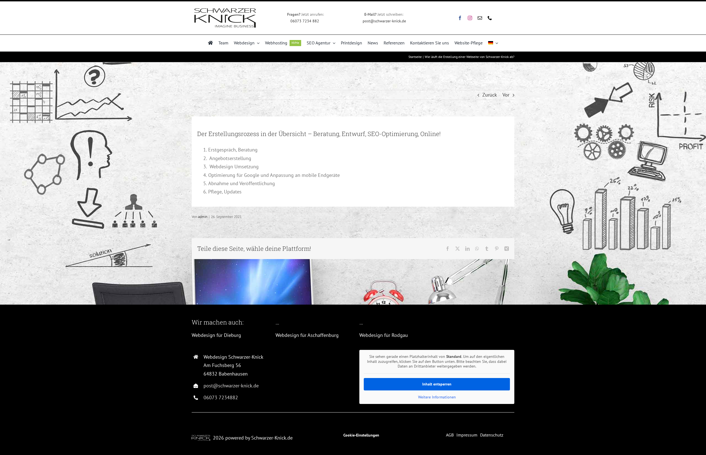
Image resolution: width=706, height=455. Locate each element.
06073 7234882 (221, 397)
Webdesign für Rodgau (383, 335)
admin (202, 216)
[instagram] (470, 18)
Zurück (489, 95)
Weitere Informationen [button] (437, 397)
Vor (505, 95)
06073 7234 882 (305, 20)
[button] (12, 443)
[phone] (490, 18)
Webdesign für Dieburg (216, 335)
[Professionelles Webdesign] (210, 43)
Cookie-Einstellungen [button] (361, 435)
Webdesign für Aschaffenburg (307, 335)
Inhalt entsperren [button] (436, 384)
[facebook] (460, 18)
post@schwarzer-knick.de (384, 20)
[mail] (480, 18)
